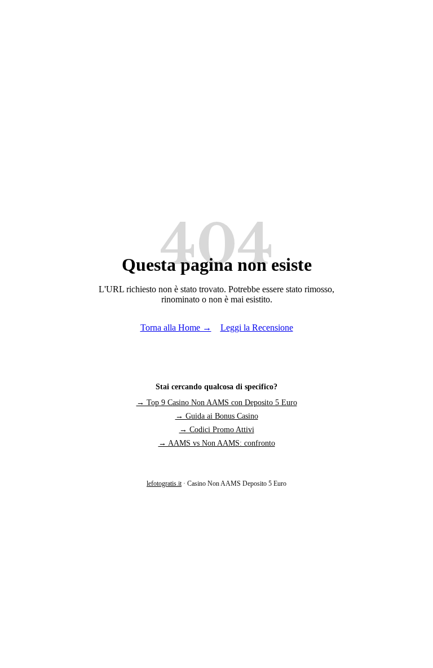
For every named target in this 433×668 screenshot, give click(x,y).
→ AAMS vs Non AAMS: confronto (216, 443)
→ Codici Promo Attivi (216, 429)
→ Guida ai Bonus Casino (216, 416)
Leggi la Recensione (256, 327)
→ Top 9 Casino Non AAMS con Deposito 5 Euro (216, 402)
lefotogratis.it (164, 483)
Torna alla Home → (175, 327)
